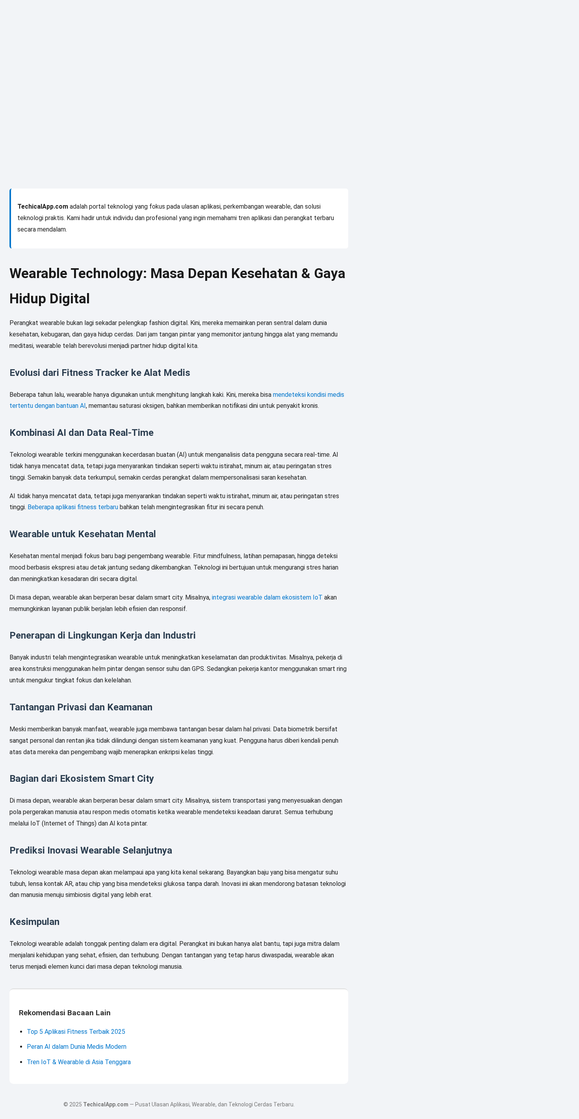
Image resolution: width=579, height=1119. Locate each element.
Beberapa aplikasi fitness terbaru (73, 507)
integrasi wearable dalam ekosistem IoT (267, 597)
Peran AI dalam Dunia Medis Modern (76, 1046)
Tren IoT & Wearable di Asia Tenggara (79, 1062)
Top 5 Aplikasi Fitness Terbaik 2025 (76, 1031)
